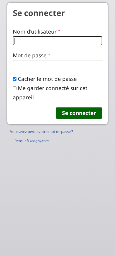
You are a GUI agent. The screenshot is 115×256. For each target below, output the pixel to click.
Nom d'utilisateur (35, 31)
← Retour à (29, 140)
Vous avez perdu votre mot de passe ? (41, 131)
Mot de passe (30, 55)
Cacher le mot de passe (47, 79)
